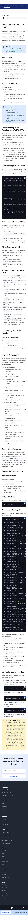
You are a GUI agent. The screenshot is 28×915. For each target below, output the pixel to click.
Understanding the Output (11, 510)
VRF (3, 803)
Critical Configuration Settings (12, 247)
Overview (4, 819)
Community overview (7, 835)
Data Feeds (4, 798)
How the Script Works (10, 355)
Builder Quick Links (6, 792)
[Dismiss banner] (25, 6)
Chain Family (5, 15)
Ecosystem (4, 850)
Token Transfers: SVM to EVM (13, 26)
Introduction (7, 57)
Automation (4, 806)
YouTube (6, 887)
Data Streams (5, 800)
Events (3, 837)
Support (4, 874)
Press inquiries (5, 877)
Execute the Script (8, 497)
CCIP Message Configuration (13, 165)
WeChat (6, 895)
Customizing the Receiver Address (14, 222)
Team (3, 859)
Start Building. (7, 7)
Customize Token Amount (11, 337)
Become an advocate (7, 840)
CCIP (3, 811)
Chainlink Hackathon (7, 832)
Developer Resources (7, 790)
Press (3, 853)
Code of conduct (6, 843)
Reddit (5, 898)
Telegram (6, 893)
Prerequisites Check (9, 476)
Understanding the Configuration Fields (13, 271)
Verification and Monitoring (13, 672)
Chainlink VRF (5, 824)
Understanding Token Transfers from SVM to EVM (13, 129)
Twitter (5, 885)
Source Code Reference (11, 449)
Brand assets (5, 861)
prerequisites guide (10, 121)
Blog (3, 856)
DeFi (3, 822)
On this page (5, 912)
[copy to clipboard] (25, 178)
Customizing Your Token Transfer (11, 331)
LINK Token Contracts (7, 795)
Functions (4, 809)
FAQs (3, 864)
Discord (6, 890)
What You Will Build (9, 83)
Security (4, 872)
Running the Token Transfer (13, 471)
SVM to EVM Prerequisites (13, 50)
